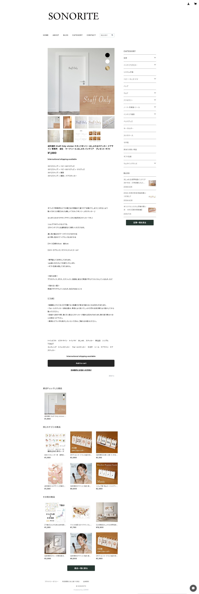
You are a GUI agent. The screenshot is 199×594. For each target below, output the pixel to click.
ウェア (126, 93)
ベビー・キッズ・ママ (131, 79)
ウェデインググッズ (130, 164)
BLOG (65, 35)
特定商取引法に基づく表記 (70, 581)
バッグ (126, 86)
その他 (126, 142)
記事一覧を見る (139, 222)
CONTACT (91, 35)
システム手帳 (128, 72)
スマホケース (128, 135)
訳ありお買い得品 (130, 149)
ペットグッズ (128, 121)
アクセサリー (128, 100)
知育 (125, 58)
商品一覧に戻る (81, 568)
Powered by (78, 590)
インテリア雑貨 (129, 114)
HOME (45, 35)
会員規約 (86, 581)
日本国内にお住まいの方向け (81, 370)
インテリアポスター (131, 65)
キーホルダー (129, 128)
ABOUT (56, 35)
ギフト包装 (128, 157)
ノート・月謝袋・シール (132, 107)
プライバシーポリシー (52, 581)
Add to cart (81, 363)
